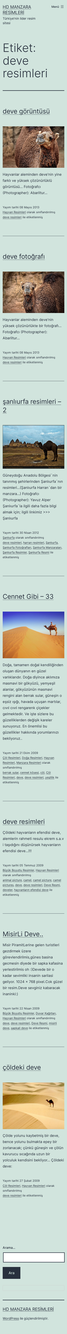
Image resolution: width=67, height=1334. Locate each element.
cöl (42, 772)
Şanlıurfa (9, 537)
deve (19, 777)
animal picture (12, 880)
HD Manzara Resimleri (28, 1309)
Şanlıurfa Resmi (38, 552)
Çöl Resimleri (11, 758)
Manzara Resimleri (28, 762)
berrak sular (11, 772)
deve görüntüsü (26, 111)
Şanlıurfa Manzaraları (47, 547)
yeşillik (49, 777)
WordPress (11, 1318)
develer (8, 890)
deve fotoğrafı (24, 256)
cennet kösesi (29, 772)
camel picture (42, 880)
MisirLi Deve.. (23, 934)
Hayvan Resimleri (14, 212)
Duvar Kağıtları (46, 1013)
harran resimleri (33, 542)
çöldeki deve (22, 1067)
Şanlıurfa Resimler (15, 552)
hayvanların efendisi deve (31, 890)
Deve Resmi (52, 885)
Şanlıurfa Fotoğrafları (17, 547)
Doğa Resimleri (32, 758)
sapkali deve (19, 1028)
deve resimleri (12, 217)
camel (27, 880)
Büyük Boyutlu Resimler (18, 870)
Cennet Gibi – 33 (28, 596)
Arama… (9, 1247)
